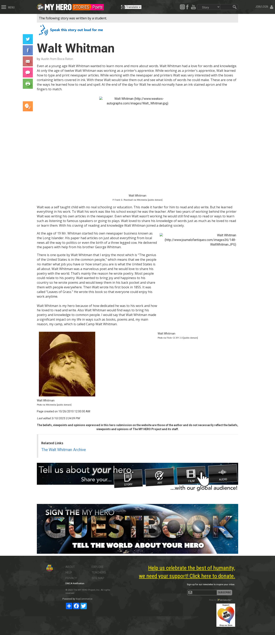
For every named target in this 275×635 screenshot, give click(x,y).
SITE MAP (98, 578)
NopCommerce (84, 598)
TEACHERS (99, 572)
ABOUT (70, 566)
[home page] (58, 6)
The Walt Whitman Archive (63, 449)
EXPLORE (98, 566)
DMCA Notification (74, 583)
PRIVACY (71, 578)
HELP (68, 572)
